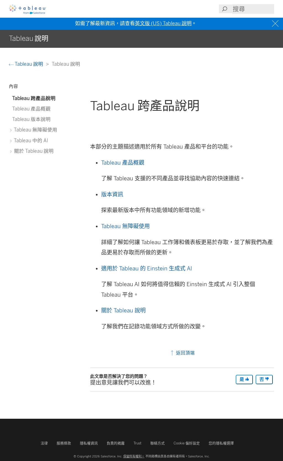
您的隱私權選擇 (221, 443)
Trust (137, 443)
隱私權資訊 (89, 443)
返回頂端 (185, 352)
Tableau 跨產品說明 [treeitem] (34, 98)
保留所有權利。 (134, 456)
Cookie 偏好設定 (187, 443)
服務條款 (64, 443)
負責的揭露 (116, 443)
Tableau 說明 (29, 64)
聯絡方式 (157, 443)
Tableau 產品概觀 (122, 162)
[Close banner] (276, 23)
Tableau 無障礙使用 (125, 226)
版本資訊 (112, 194)
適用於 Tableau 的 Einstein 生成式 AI (146, 268)
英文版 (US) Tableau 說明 (163, 23)
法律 (44, 443)
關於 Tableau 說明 (123, 310)
